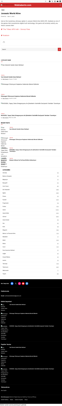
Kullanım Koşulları (19, 399)
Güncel (4, 216)
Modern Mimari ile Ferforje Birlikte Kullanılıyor (22, 160)
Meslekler (5, 236)
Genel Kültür (6, 213)
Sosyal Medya (6, 257)
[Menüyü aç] (2, 1)
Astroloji (5, 172)
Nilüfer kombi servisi (6, 405)
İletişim (11, 399)
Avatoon (6, 35)
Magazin (5, 230)
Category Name (6, 60)
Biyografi (5, 183)
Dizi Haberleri (6, 189)
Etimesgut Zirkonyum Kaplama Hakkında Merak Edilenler (18, 96)
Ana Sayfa (3, 390)
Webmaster (6, 270)
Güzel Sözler (6, 220)
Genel (4, 209)
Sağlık (4, 253)
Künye (26, 399)
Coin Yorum (6, 186)
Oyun (4, 246)
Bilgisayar (5, 179)
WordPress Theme (26, 397)
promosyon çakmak (20, 405)
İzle (3, 223)
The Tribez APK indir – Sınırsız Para (16, 29)
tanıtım (2, 75)
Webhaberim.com (22, 5)
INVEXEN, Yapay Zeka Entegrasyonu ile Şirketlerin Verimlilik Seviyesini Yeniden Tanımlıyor (28, 115)
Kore (4, 226)
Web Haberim (6, 79)
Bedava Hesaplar (7, 176)
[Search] (59, 49)
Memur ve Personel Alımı (9, 233)
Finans (4, 196)
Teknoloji (5, 263)
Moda (4, 243)
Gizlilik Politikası (4, 399)
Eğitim (4, 193)
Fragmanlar (6, 203)
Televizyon (5, 267)
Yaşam (4, 273)
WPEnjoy (34, 397)
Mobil (3, 10)
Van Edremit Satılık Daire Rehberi (11, 77)
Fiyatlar (4, 199)
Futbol (4, 206)
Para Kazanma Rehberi (9, 250)
